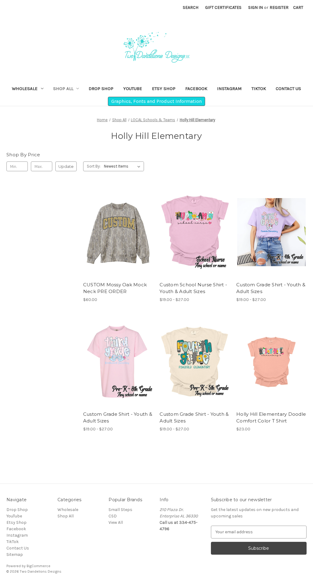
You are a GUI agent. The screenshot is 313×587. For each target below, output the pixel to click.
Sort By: (94, 166)
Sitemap (14, 554)
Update (66, 166)
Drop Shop (101, 88)
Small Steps (120, 509)
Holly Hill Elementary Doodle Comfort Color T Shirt (271, 417)
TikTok (259, 88)
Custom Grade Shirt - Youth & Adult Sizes (270, 288)
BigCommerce (38, 566)
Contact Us (288, 88)
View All (116, 522)
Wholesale (25, 88)
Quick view (114, 221)
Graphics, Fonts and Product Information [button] (156, 101)
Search (190, 7)
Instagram (229, 88)
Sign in (255, 7)
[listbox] (123, 166)
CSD (113, 516)
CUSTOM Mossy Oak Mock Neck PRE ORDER (115, 288)
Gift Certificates (223, 7)
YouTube (132, 88)
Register (279, 7)
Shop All (63, 88)
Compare (116, 232)
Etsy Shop (163, 88)
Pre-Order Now (118, 243)
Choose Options (195, 243)
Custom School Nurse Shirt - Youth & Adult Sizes (193, 288)
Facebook (196, 88)
